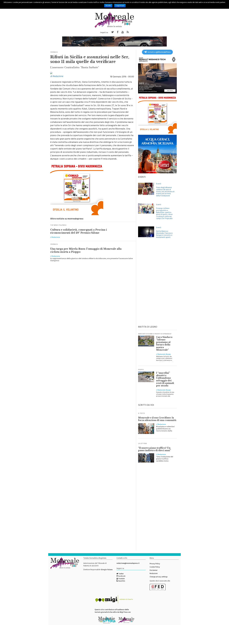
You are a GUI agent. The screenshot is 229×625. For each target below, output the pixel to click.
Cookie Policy (155, 567)
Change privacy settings (159, 577)
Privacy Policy (155, 564)
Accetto (108, 6)
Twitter (121, 574)
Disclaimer (153, 570)
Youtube (121, 578)
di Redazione (56, 76)
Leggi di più (120, 6)
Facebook (121, 576)
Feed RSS (121, 581)
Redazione (154, 573)
